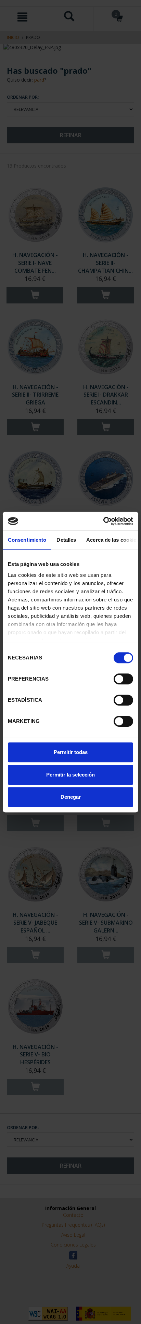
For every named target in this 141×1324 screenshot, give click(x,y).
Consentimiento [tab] (27, 540)
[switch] (123, 678)
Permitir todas (71, 752)
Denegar (71, 797)
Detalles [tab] (66, 540)
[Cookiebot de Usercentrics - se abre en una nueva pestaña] (103, 521)
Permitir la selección (70, 775)
